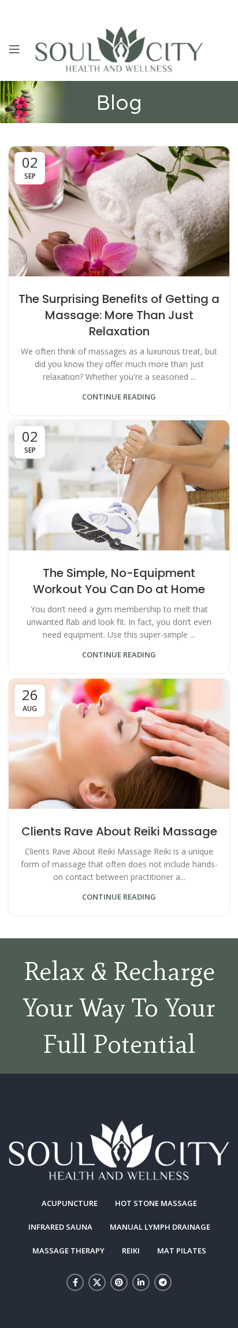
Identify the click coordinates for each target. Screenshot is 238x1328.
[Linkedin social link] (141, 1282)
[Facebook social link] (75, 1282)
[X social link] (97, 1282)
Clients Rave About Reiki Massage (119, 831)
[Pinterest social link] (119, 1282)
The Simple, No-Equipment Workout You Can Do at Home (119, 581)
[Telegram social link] (163, 1282)
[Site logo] (119, 48)
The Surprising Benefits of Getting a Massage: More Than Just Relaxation (119, 315)
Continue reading (119, 397)
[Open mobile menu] (14, 49)
